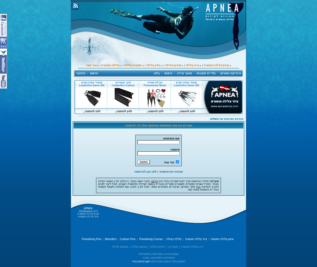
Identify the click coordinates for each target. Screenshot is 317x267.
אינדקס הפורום (230, 73)
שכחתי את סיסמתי (171, 171)
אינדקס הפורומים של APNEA (226, 119)
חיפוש (168, 73)
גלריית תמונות (206, 73)
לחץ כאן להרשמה (145, 171)
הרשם (94, 73)
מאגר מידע (184, 73)
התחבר (81, 73)
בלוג (157, 73)
